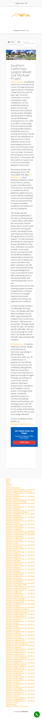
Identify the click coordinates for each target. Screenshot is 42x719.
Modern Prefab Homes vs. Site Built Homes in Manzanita (20, 660)
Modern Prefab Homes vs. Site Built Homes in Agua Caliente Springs (20, 490)
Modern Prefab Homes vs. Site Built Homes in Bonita (20, 504)
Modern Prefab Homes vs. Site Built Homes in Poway (20, 684)
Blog (19, 42)
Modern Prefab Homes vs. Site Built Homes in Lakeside (20, 646)
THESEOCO (24, 711)
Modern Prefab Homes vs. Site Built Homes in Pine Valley (20, 678)
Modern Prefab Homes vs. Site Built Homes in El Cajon (20, 570)
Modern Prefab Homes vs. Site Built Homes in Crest (20, 542)
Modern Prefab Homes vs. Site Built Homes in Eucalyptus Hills (20, 584)
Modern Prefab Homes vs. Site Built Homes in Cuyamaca (20, 546)
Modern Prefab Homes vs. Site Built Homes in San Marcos (20, 691)
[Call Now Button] (37, 714)
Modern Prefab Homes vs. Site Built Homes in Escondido (20, 580)
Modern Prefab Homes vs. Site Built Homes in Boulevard (20, 518)
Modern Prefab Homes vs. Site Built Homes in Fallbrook (20, 591)
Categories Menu (19, 30)
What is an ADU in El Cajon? (17, 706)
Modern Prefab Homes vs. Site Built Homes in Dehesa (20, 553)
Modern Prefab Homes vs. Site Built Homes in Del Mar (20, 560)
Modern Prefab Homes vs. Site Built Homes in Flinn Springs (20, 598)
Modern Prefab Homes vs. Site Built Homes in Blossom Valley (20, 501)
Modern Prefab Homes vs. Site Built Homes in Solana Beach (20, 698)
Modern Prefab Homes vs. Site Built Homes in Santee (20, 695)
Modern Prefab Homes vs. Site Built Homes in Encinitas (20, 577)
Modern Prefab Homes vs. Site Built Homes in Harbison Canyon (20, 608)
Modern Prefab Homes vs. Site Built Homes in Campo (20, 522)
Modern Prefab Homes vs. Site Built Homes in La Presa (20, 636)
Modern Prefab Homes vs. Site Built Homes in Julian (20, 626)
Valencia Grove (17, 82)
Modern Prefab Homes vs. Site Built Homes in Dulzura (20, 567)
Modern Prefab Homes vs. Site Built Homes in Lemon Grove (20, 650)
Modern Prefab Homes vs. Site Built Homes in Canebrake (20, 525)
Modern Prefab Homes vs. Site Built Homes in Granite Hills (20, 601)
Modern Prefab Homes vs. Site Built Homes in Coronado (20, 539)
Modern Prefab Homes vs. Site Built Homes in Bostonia (20, 515)
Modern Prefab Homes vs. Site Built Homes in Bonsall (20, 508)
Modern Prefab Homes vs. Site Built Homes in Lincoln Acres (20, 653)
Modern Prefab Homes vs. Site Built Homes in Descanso (20, 563)
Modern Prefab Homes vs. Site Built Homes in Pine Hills (20, 674)
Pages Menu (20, 3)
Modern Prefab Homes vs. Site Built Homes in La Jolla (20, 629)
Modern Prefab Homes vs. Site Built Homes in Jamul (20, 622)
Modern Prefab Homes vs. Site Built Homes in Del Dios (20, 556)
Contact (9, 484)
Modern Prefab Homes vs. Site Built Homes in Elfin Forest (20, 574)
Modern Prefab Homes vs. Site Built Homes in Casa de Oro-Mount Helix (20, 532)
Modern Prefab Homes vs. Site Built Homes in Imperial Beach (20, 615)
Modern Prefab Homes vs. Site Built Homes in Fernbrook (20, 594)
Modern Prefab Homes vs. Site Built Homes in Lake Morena (20, 639)
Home (12, 42)
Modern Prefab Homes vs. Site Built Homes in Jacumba (20, 619)
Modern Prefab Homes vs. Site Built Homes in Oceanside (20, 671)
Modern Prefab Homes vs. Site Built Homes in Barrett (20, 497)
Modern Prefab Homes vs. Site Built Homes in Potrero (20, 681)
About (8, 481)
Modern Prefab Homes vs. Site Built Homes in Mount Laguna (20, 664)
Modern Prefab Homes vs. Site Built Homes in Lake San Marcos (20, 643)
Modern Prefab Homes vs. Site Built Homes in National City (20, 667)
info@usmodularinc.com (21, 424)
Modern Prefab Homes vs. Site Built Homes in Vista (20, 702)
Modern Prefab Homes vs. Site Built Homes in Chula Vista (20, 535)
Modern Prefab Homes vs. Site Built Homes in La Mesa (20, 632)
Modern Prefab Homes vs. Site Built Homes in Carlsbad (20, 528)
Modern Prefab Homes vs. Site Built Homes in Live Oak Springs (20, 657)
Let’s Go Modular (13, 488)
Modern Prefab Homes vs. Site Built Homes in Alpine (20, 494)
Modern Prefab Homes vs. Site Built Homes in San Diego (20, 688)
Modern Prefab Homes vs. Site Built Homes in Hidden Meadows (20, 612)
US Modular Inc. (17, 344)
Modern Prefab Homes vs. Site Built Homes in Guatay (20, 605)
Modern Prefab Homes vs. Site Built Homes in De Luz (20, 549)
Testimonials (11, 704)
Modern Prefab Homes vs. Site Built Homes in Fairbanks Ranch (20, 587)
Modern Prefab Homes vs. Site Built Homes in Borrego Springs (20, 511)
